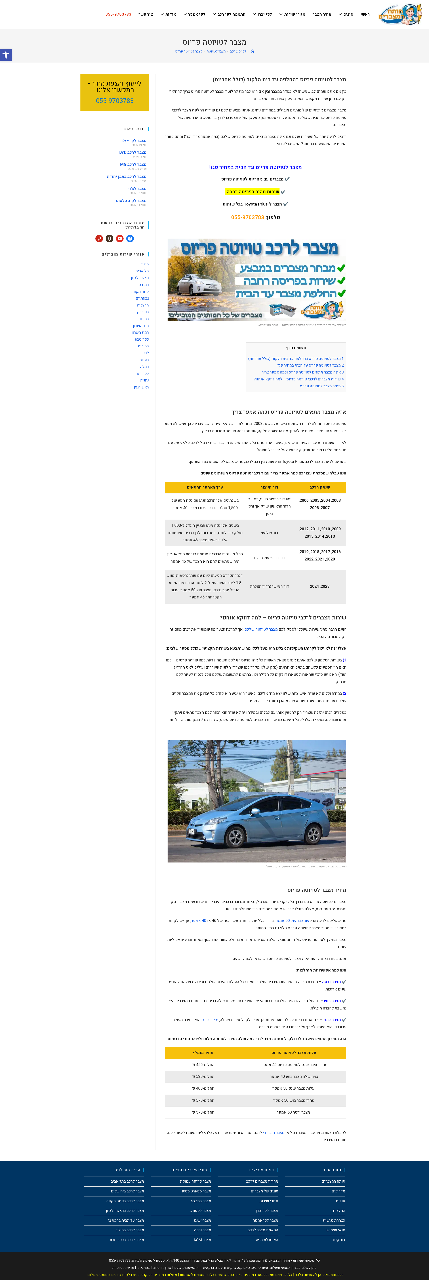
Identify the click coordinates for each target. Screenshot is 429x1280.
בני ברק (143, 312)
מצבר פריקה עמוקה (195, 1181)
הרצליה (143, 305)
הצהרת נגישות (334, 1220)
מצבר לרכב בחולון (130, 1230)
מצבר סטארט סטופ (196, 1191)
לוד (146, 353)
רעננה (144, 360)
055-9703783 (247, 217)
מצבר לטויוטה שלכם (261, 629)
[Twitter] (120, 238)
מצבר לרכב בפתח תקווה (125, 1201)
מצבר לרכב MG (133, 165)
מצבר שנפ (209, 1020)
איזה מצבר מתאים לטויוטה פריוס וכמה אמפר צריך (303, 372)
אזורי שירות (268, 1201)
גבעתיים (142, 298)
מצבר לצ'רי (137, 189)
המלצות (339, 1210)
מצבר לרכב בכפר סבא (127, 1240)
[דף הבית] (252, 51)
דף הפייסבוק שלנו (188, 1267)
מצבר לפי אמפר (265, 1220)
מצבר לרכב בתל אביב (127, 1181)
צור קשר (338, 1240)
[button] (6, 55)
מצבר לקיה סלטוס (131, 201)
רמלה (144, 366)
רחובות (143, 346)
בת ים (144, 319)
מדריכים (338, 1191)
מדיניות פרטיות (123, 1267)
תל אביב (142, 271)
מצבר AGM (202, 1240)
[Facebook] (130, 238)
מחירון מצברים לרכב (262, 1181)
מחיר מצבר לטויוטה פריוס (322, 386)
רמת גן (143, 284)
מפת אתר (143, 1267)
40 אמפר (198, 921)
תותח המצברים (333, 1181)
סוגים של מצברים (264, 1191)
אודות (340, 1201)
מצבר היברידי (273, 1133)
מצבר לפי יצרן (267, 1210)
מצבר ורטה (202, 1230)
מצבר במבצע (201, 1201)
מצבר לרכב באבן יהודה (127, 177)
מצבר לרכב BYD (133, 152)
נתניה (144, 380)
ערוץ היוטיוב (162, 1267)
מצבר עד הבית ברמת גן (126, 1220)
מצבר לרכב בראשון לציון (125, 1210)
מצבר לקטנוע (200, 1210)
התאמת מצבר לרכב (263, 1230)
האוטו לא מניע (267, 1240)
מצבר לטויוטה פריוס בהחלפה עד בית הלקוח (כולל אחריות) (296, 358)
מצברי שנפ (202, 1220)
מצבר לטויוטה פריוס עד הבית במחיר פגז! (310, 365)
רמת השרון (140, 332)
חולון (145, 264)
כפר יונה (142, 373)
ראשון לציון (140, 278)
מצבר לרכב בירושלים (127, 1191)
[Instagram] (109, 238)
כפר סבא (142, 339)
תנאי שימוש (335, 1230)
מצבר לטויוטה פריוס (188, 51)
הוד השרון (141, 326)
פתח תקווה (140, 291)
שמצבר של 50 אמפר (292, 921)
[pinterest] (99, 238)
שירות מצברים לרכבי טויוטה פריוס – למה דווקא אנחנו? (299, 379)
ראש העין (141, 387)
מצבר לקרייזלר (133, 141)
